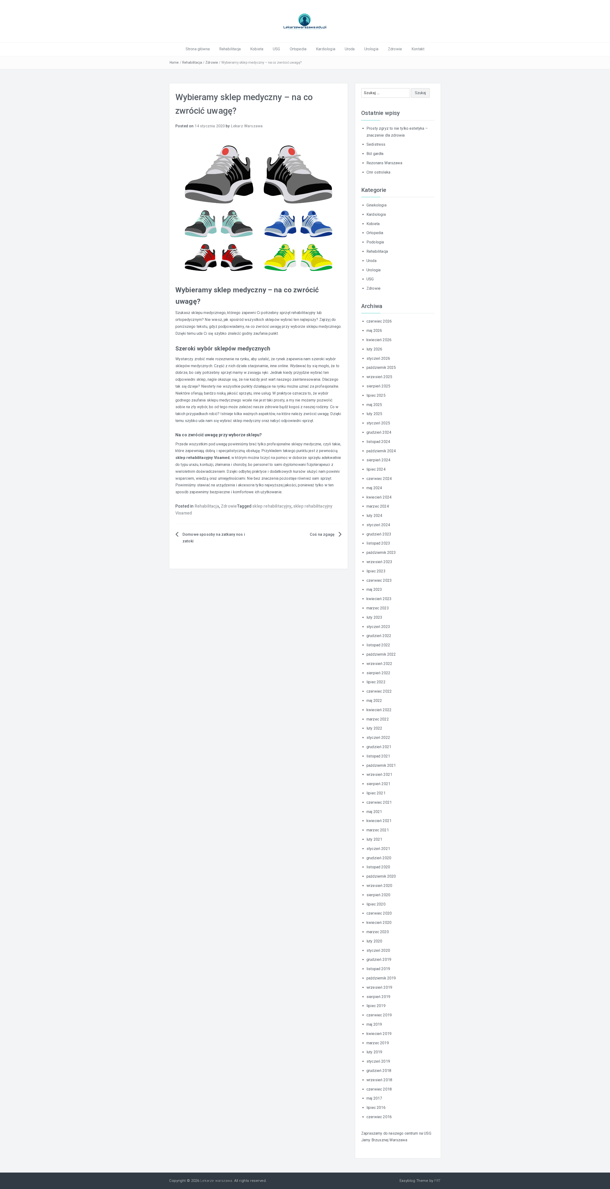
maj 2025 (374, 404)
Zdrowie (395, 49)
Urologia (371, 49)
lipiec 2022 (376, 682)
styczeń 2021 (378, 848)
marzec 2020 (377, 932)
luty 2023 (374, 617)
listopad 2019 (378, 969)
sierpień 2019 (378, 996)
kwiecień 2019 (378, 1033)
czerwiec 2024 (379, 478)
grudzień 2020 (378, 858)
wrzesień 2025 (379, 377)
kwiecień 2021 (378, 820)
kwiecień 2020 (378, 922)
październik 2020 (381, 876)
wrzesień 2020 (379, 885)
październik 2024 (381, 451)
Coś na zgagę (322, 534)
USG (276, 49)
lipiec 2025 (376, 395)
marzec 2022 (377, 719)
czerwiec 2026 (379, 321)
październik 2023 (381, 552)
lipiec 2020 (376, 904)
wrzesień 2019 (379, 987)
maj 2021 (374, 811)
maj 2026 (374, 330)
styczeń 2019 (378, 1061)
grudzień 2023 (378, 534)
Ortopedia (298, 49)
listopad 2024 (378, 441)
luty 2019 (374, 1052)
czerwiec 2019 (379, 1015)
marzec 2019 (377, 1043)
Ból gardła (375, 153)
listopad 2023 (378, 543)
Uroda (350, 49)
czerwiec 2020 (379, 913)
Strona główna (198, 49)
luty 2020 (374, 941)
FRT (437, 1181)
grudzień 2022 (378, 635)
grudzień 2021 (378, 747)
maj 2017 (374, 1098)
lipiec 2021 (376, 793)
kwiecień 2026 (378, 340)
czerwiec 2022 (379, 691)
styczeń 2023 (378, 626)
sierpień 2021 (378, 784)
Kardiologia (325, 49)
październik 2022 (381, 654)
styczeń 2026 (378, 358)
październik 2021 (381, 765)
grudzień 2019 (378, 959)
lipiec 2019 (376, 1006)
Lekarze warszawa (216, 1181)
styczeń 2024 (378, 525)
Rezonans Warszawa (384, 163)
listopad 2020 (378, 867)
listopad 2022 (378, 645)
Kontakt (418, 49)
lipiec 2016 (376, 1107)
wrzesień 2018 (379, 1080)
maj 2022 (374, 700)
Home (174, 62)
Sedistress (376, 144)
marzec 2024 (377, 506)
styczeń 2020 (378, 950)
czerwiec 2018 (379, 1089)
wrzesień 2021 (379, 774)
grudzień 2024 (378, 432)
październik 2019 (381, 978)
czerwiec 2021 (379, 802)
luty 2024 (374, 515)
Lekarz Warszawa (247, 126)
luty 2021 (374, 839)
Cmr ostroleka (378, 172)
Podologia (375, 242)
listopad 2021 (378, 756)
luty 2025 (374, 414)
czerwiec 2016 (379, 1117)
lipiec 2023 (376, 571)
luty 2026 (374, 349)
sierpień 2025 (378, 386)
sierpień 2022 (378, 673)
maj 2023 (374, 589)
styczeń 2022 (378, 737)
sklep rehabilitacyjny (271, 506)
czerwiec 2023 (379, 580)
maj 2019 (374, 1024)
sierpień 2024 (378, 460)
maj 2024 (374, 488)
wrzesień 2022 (379, 663)
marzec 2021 (377, 830)
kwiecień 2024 (378, 497)
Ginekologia (376, 205)
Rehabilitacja (230, 49)
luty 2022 (374, 728)
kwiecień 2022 (378, 710)
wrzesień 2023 (379, 562)
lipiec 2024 (376, 469)
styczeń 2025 (378, 423)
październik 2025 (381, 367)
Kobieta (256, 49)
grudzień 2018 (378, 1070)
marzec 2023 (377, 608)
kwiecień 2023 (378, 599)
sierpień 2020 (378, 895)
